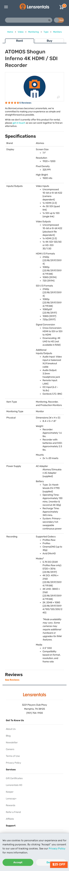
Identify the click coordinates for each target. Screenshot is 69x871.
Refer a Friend (13, 812)
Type (46, 32)
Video (20, 32)
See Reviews (12, 679)
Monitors (57, 32)
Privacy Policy (57, 848)
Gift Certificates (14, 778)
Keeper (9, 791)
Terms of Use (13, 756)
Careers (10, 749)
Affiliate (10, 818)
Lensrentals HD (14, 785)
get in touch (19, 122)
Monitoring (33, 32)
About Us (11, 729)
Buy (49, 40)
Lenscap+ (11, 798)
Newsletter (12, 742)
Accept (17, 862)
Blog (8, 735)
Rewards (10, 805)
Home (10, 32)
